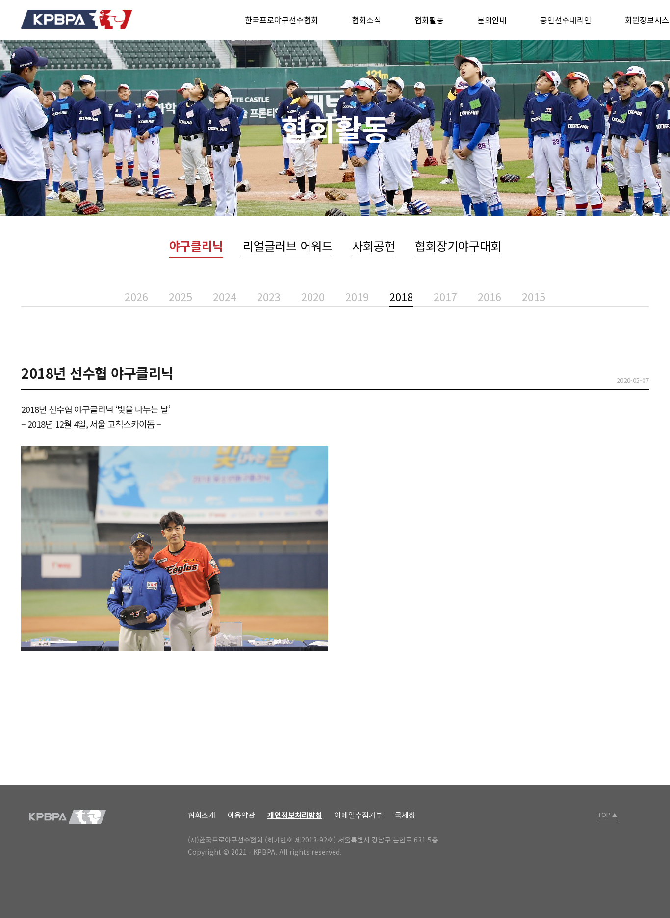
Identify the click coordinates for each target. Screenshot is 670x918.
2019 (357, 296)
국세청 (405, 815)
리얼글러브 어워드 (288, 245)
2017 (445, 296)
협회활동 (429, 20)
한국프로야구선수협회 (281, 20)
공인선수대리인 (566, 20)
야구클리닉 (196, 245)
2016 (489, 296)
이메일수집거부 (359, 815)
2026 (136, 296)
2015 (533, 296)
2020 (313, 296)
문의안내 (492, 20)
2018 (401, 296)
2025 (180, 296)
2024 (224, 296)
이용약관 (241, 815)
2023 (269, 296)
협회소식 (366, 20)
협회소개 (201, 815)
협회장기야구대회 (458, 245)
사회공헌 (373, 245)
